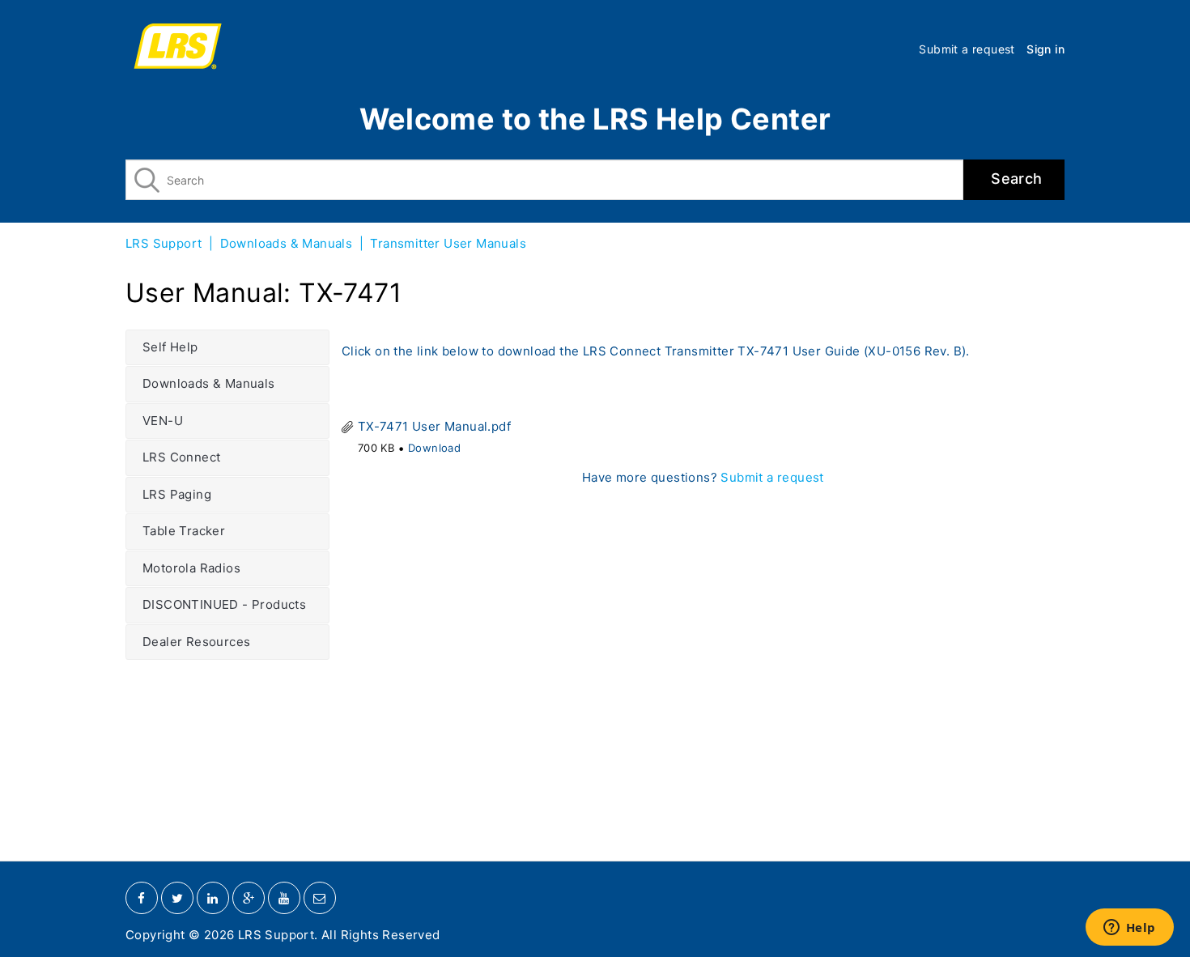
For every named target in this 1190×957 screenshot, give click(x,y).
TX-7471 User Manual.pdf (434, 426)
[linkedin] (213, 898)
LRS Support (163, 243)
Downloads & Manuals (286, 243)
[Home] (178, 48)
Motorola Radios (191, 568)
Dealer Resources (196, 641)
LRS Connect (181, 457)
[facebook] (141, 898)
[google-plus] (248, 898)
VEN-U (162, 420)
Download (434, 447)
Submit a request (966, 49)
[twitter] (177, 898)
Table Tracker (183, 530)
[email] (320, 898)
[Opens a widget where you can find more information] (1129, 928)
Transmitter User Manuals (448, 243)
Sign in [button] (1045, 49)
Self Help (170, 347)
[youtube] (284, 898)
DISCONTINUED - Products (224, 604)
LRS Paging (176, 494)
